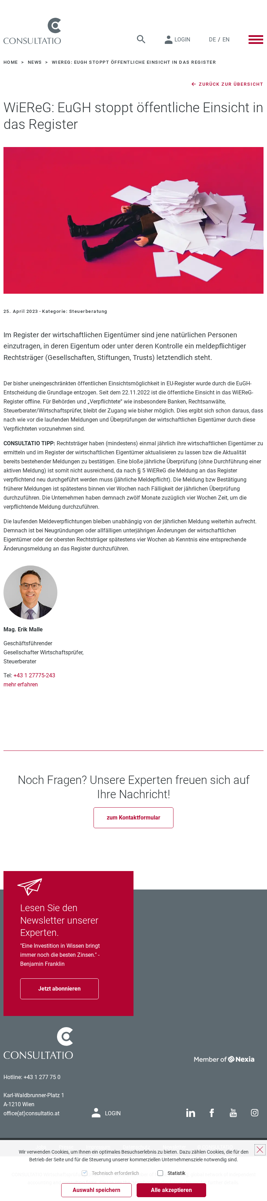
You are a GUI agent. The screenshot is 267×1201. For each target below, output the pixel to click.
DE (212, 39)
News (35, 62)
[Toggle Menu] (256, 39)
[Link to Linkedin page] (190, 1113)
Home (11, 62)
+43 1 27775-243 (34, 675)
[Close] (260, 1150)
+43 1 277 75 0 (42, 1077)
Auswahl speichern (96, 1190)
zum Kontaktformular (133, 817)
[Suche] (141, 39)
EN (225, 39)
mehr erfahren (20, 684)
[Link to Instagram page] (254, 1113)
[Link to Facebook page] (212, 1113)
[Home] (32, 31)
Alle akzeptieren (171, 1190)
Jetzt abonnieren (59, 988)
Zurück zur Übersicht (230, 84)
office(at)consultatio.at (31, 1113)
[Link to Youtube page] (233, 1113)
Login (182, 39)
